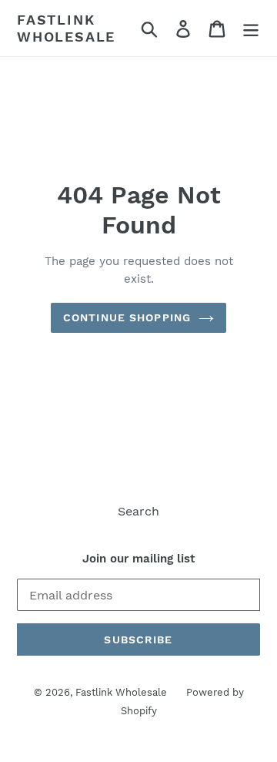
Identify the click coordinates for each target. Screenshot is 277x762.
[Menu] (251, 28)
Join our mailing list (138, 559)
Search (138, 511)
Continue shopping (127, 317)
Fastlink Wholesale (66, 28)
